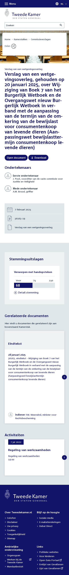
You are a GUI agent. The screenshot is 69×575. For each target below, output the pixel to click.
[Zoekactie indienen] (61, 25)
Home (7, 39)
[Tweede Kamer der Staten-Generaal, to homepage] (23, 14)
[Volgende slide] (64, 377)
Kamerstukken (20, 39)
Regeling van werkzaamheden (29, 450)
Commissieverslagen (41, 39)
